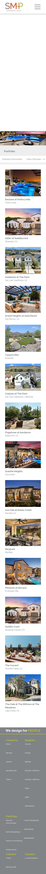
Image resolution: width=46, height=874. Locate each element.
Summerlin (14, 473)
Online (8, 858)
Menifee (10, 550)
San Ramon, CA (21, 317)
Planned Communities (12, 159)
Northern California (32, 770)
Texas (27, 788)
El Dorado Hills (16, 589)
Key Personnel (11, 770)
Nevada (28, 762)
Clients (8, 779)
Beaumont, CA (18, 434)
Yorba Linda (17, 201)
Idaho (27, 797)
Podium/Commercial (14, 841)
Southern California (32, 779)
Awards (9, 762)
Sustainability (29, 838)
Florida (27, 753)
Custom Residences (31, 820)
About (8, 744)
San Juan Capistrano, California (19, 395)
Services (9, 753)
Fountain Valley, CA (13, 667)
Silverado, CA (16, 240)
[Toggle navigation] (37, 7)
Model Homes (11, 850)
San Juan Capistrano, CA (17, 278)
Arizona (28, 744)
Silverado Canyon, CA (15, 628)
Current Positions (31, 858)
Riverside (12, 356)
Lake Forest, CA (22, 707)
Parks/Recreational (13, 832)
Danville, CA (18, 511)
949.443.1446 (11, 867)
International (29, 806)
